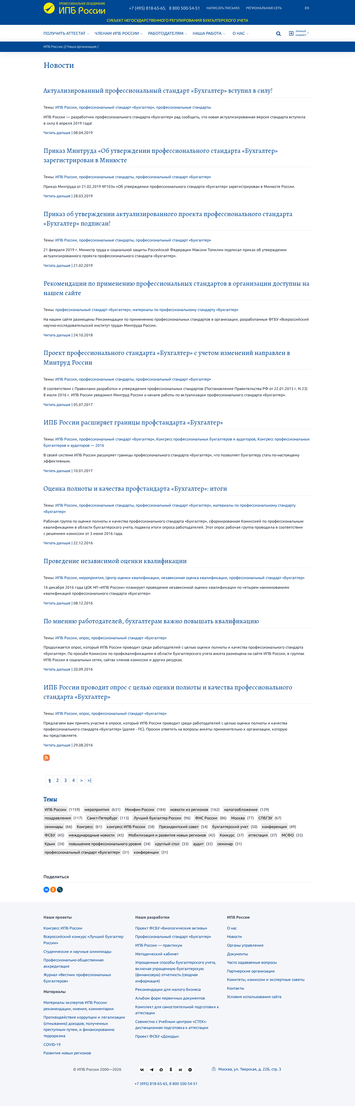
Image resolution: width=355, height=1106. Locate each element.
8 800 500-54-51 (184, 8)
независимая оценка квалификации (194, 577)
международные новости (92, 835)
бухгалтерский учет (230, 826)
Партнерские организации (251, 971)
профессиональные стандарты (183, 107)
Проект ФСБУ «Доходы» (157, 1036)
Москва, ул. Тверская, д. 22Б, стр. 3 (249, 1069)
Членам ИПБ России (117, 33)
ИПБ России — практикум (158, 945)
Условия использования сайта (254, 996)
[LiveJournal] (60, 890)
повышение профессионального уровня (105, 844)
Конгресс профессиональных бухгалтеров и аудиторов (206, 439)
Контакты (235, 988)
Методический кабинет (156, 954)
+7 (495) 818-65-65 (147, 8)
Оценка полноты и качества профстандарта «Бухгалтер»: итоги (135, 488)
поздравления (58, 818)
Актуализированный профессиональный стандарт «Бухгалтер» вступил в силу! (158, 90)
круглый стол (167, 844)
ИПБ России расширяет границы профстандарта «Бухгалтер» (133, 422)
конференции (146, 852)
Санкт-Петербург (102, 818)
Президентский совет (179, 826)
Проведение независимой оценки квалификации (115, 561)
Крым (50, 844)
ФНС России (206, 818)
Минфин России (139, 809)
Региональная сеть (264, 8)
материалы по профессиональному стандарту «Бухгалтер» (185, 309)
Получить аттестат (64, 33)
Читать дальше (57, 132)
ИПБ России (53, 47)
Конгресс (85, 826)
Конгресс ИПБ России (62, 928)
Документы (237, 954)
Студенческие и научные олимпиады (77, 951)
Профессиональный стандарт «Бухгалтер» (173, 936)
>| (89, 780)
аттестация (258, 835)
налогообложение (241, 809)
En (307, 8)
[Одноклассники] (53, 890)
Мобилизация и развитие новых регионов (167, 835)
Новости (234, 936)
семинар (225, 844)
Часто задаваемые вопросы (252, 962)
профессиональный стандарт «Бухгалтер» (116, 107)
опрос (84, 638)
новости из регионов (189, 809)
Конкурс (227, 835)
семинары (54, 826)
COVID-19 (52, 1044)
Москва (238, 818)
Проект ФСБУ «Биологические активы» (171, 928)
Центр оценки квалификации (132, 577)
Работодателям (166, 33)
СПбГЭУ (265, 818)
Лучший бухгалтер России (157, 818)
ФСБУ (50, 835)
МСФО (288, 835)
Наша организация (82, 47)
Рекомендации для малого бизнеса (168, 989)
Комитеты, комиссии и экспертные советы (266, 979)
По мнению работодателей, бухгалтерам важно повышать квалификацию (151, 621)
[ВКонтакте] (46, 890)
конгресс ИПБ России (126, 826)
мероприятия (91, 577)
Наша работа (207, 33)
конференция (274, 826)
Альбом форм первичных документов (170, 998)
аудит (198, 844)
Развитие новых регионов (67, 1053)
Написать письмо (223, 8)
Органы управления (245, 945)
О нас (239, 33)
